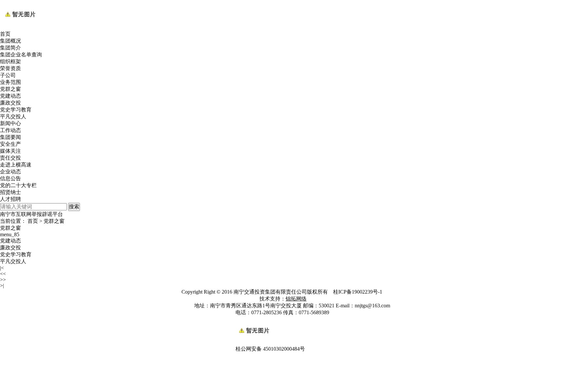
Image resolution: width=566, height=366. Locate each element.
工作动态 (10, 130)
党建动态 (10, 96)
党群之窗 (10, 89)
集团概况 (10, 41)
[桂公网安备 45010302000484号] (283, 319)
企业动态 (10, 171)
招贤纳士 (10, 192)
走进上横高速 (15, 164)
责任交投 (10, 158)
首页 (5, 34)
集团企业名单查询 (21, 54)
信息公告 (10, 178)
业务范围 (10, 82)
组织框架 (10, 61)
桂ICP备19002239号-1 (358, 292)
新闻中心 (10, 123)
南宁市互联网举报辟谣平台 (31, 214)
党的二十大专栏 (18, 185)
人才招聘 (10, 199)
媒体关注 (10, 151)
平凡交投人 (13, 116)
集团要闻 (10, 137)
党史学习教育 (15, 109)
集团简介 (10, 47)
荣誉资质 (10, 68)
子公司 (8, 75)
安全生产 (10, 144)
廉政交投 (10, 103)
